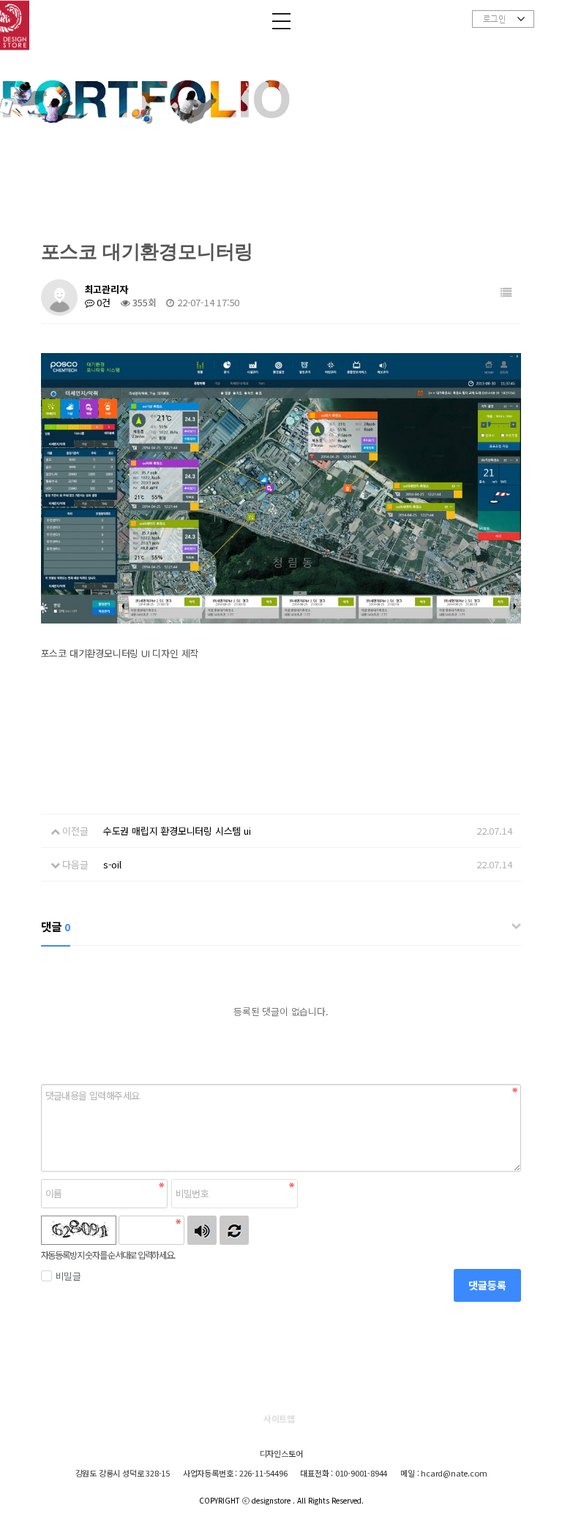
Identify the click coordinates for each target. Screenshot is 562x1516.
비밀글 (68, 1276)
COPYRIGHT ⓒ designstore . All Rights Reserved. (281, 1500)
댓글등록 (487, 1285)
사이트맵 (279, 1418)
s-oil (112, 864)
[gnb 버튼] (281, 22)
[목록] (506, 292)
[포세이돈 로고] (22, 37)
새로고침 (234, 1230)
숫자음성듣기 (202, 1230)
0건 (102, 302)
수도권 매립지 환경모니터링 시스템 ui (177, 831)
